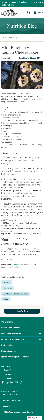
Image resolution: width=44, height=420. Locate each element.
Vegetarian (7, 288)
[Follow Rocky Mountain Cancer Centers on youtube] (16, 382)
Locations (8, 378)
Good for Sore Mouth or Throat (15, 294)
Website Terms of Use (11, 401)
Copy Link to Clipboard (28, 58)
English (34, 418)
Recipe (6, 299)
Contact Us (8, 370)
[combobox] (34, 418)
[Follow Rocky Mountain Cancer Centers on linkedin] (11, 382)
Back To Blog (11, 38)
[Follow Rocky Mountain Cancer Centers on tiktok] (20, 382)
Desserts (6, 282)
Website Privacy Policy (11, 395)
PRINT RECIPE (7, 259)
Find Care (7, 374)
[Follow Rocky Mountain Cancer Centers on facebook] (2, 382)
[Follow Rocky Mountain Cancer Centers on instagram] (7, 382)
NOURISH (15, 264)
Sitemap (6, 406)
